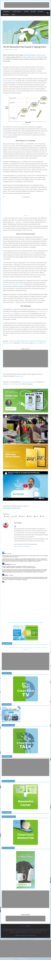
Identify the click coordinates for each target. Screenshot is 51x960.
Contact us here (19, 376)
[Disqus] (25, 566)
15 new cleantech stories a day (28, 382)
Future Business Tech (9, 80)
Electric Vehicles (17, 11)
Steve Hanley (9, 49)
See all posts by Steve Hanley (22, 546)
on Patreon (39, 55)
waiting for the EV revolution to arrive (13, 284)
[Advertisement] (26, 5)
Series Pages (6, 14)
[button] (10, 11)
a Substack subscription (29, 55)
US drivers (32, 253)
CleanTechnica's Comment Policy (11, 508)
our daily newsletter (24, 343)
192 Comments (14, 49)
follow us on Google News (38, 343)
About (13, 14)
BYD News (26, 11)
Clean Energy (6, 11)
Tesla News (33, 11)
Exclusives (40, 11)
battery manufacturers (23, 313)
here (28, 506)
